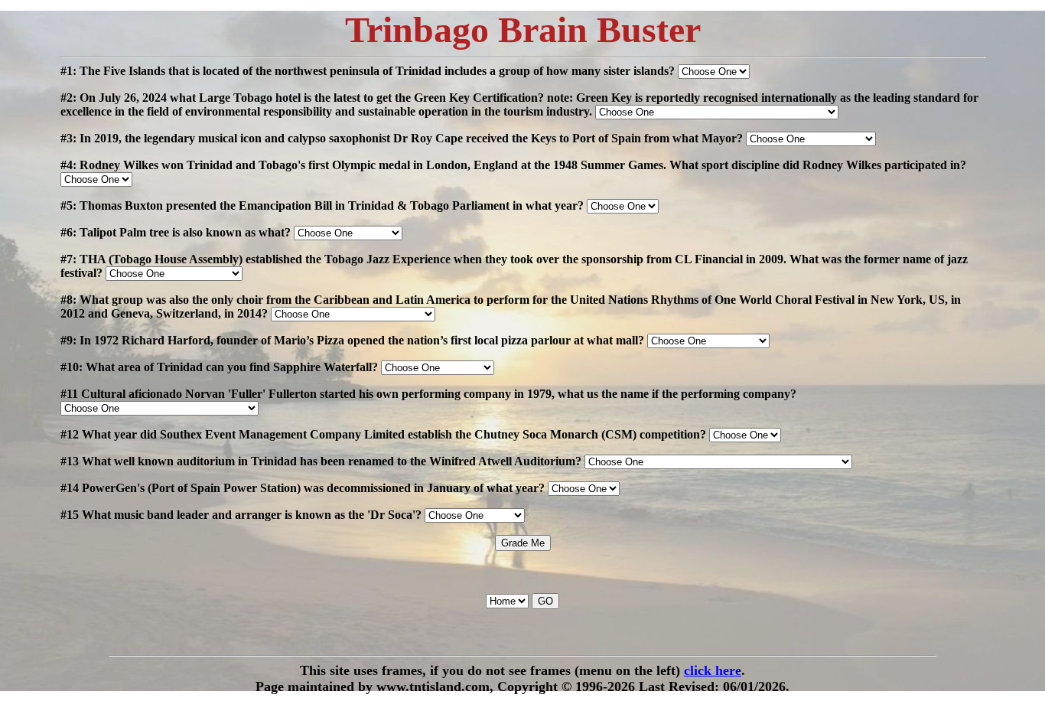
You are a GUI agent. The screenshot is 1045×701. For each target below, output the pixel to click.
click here (712, 670)
